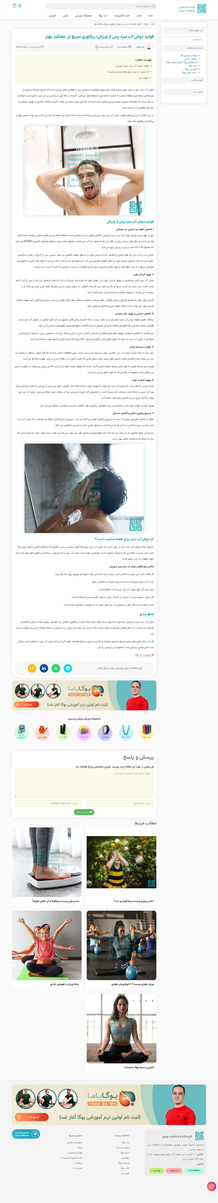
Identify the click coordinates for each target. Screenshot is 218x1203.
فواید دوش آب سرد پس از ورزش (132, 66)
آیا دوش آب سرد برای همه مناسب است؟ (128, 72)
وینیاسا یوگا (124, 1163)
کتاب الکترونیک (121, 15)
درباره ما (78, 1163)
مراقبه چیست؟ (122, 1147)
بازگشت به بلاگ (143, 655)
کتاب (138, 15)
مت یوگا (103, 15)
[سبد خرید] (14, 5)
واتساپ (156, 1170)
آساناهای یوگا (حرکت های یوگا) (181, 62)
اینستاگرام (174, 1170)
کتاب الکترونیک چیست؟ (71, 1158)
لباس (65, 15)
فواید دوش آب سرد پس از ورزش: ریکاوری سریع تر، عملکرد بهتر (117, 24)
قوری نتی (125, 1173)
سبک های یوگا (189, 72)
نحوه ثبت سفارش (74, 1142)
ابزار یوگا (193, 65)
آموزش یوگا (191, 69)
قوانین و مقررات (75, 1152)
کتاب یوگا (125, 1168)
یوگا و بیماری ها (189, 55)
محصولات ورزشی (83, 15)
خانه (150, 15)
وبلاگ (146, 24)
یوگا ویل (125, 1158)
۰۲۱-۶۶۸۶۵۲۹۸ (194, 1170)
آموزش (52, 15)
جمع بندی (144, 78)
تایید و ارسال (83, 812)
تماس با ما (77, 1168)
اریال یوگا (125, 1152)
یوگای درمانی (190, 59)
